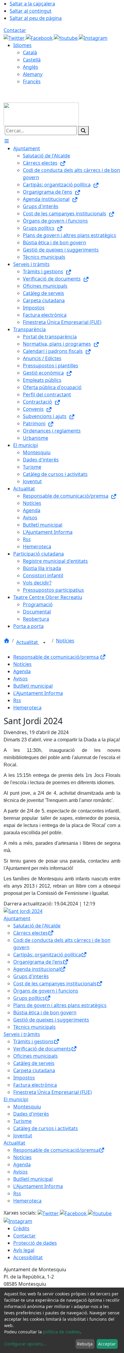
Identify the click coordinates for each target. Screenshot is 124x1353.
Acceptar (107, 1344)
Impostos (24, 1077)
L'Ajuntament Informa (38, 693)
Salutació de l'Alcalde (36, 925)
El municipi (16, 1099)
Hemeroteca (27, 707)
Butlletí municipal (33, 686)
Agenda (22, 671)
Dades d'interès (31, 1114)
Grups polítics (29, 998)
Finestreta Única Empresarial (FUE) (52, 1092)
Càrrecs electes (30, 933)
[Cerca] (83, 130)
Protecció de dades (35, 1243)
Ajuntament (17, 918)
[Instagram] (93, 37)
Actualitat (27, 642)
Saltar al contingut (30, 11)
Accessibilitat (28, 1257)
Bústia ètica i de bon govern (44, 1012)
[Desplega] (44, 642)
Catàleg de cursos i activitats (45, 1128)
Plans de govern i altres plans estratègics (60, 1005)
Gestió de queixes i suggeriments (51, 1019)
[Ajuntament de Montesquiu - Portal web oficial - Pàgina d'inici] (41, 113)
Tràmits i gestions (33, 1041)
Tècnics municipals (34, 1027)
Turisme (22, 1121)
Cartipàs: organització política (47, 954)
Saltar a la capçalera (32, 3)
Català (30, 52)
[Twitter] (15, 37)
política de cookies (61, 1332)
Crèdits (21, 1228)
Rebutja (85, 1344)
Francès (32, 81)
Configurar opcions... (25, 1344)
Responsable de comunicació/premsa (56, 657)
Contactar (15, 30)
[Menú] (7, 141)
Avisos (20, 678)
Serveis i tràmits (22, 1034)
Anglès (30, 67)
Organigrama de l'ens (38, 962)
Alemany (32, 74)
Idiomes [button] (22, 45)
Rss (17, 700)
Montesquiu (27, 1106)
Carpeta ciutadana (34, 1070)
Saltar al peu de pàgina (36, 18)
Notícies (65, 640)
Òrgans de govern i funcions (45, 990)
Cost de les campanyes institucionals (55, 983)
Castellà (32, 59)
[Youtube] (66, 37)
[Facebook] (40, 37)
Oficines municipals (35, 1056)
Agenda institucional (36, 969)
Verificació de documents (42, 1048)
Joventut (22, 1135)
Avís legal (23, 1250)
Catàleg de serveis (33, 1063)
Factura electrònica (35, 1085)
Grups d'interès (31, 976)
